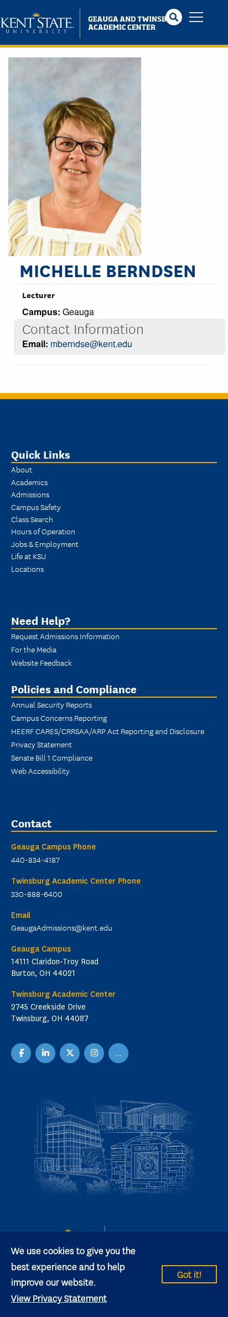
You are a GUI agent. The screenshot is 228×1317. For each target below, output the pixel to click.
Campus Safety (36, 507)
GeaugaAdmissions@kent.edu (61, 927)
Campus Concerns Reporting (59, 717)
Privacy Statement (41, 744)
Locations (27, 568)
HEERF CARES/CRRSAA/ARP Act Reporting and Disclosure (107, 731)
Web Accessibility (40, 770)
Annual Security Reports (51, 704)
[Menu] (196, 18)
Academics (29, 482)
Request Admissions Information (65, 636)
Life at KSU (28, 556)
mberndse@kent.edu (91, 343)
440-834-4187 (35, 859)
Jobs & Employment (45, 544)
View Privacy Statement (59, 1297)
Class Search (32, 519)
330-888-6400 (37, 894)
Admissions (30, 494)
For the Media (33, 649)
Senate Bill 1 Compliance (51, 757)
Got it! (189, 1274)
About (21, 469)
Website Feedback (41, 662)
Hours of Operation (43, 531)
